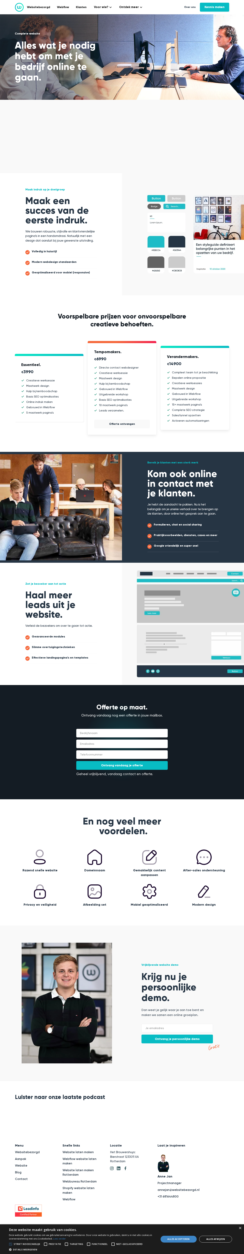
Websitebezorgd (38, 7)
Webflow (63, 7)
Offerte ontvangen (122, 424)
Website (21, 1165)
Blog (18, 1172)
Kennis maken (215, 7)
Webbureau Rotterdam (80, 1181)
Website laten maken (78, 1152)
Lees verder (59, 1238)
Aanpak (20, 1159)
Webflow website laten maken (79, 1161)
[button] (102, 7)
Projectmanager (169, 1183)
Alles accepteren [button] (178, 1239)
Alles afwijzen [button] (215, 1239)
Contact (21, 1179)
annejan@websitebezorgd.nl (179, 1190)
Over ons (190, 7)
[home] (19, 7)
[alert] (122, 1239)
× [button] (240, 1228)
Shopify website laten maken (78, 1190)
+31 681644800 (168, 1196)
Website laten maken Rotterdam (78, 1172)
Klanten (81, 7)
